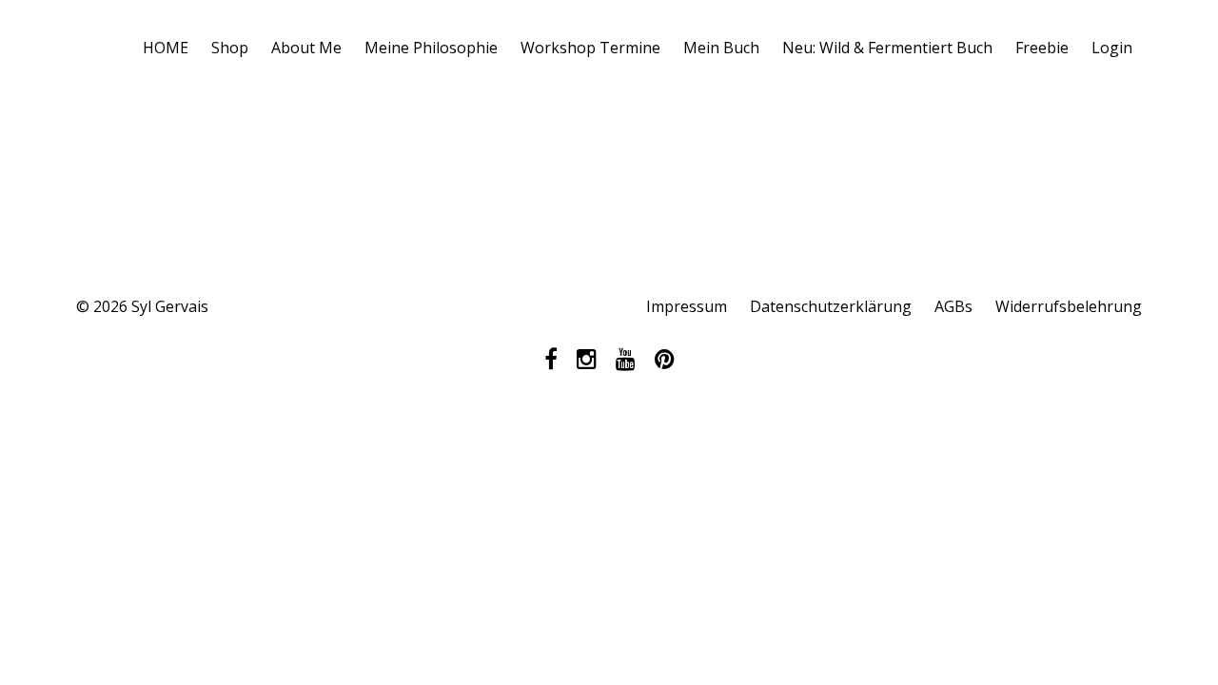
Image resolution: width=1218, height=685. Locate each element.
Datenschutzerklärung (831, 306)
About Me (306, 47)
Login (1111, 47)
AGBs (953, 306)
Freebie (1042, 47)
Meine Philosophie (431, 47)
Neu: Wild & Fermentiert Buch (887, 47)
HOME (165, 47)
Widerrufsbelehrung (1068, 306)
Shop (229, 47)
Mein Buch (721, 47)
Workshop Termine (590, 47)
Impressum (686, 306)
